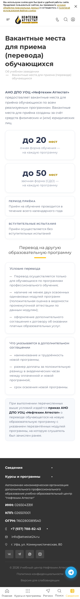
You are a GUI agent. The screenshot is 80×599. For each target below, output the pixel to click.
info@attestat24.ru (25, 537)
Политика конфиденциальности (40, 574)
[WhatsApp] (30, 554)
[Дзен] (40, 554)
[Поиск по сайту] (66, 19)
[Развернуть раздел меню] (52, 468)
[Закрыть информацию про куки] (75, 6)
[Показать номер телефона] (57, 19)
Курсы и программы (22, 477)
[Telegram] (19, 554)
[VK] (9, 554)
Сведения (13, 468)
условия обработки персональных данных (34, 6)
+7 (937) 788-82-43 (26, 529)
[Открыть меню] (8, 19)
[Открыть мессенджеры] (71, 572)
